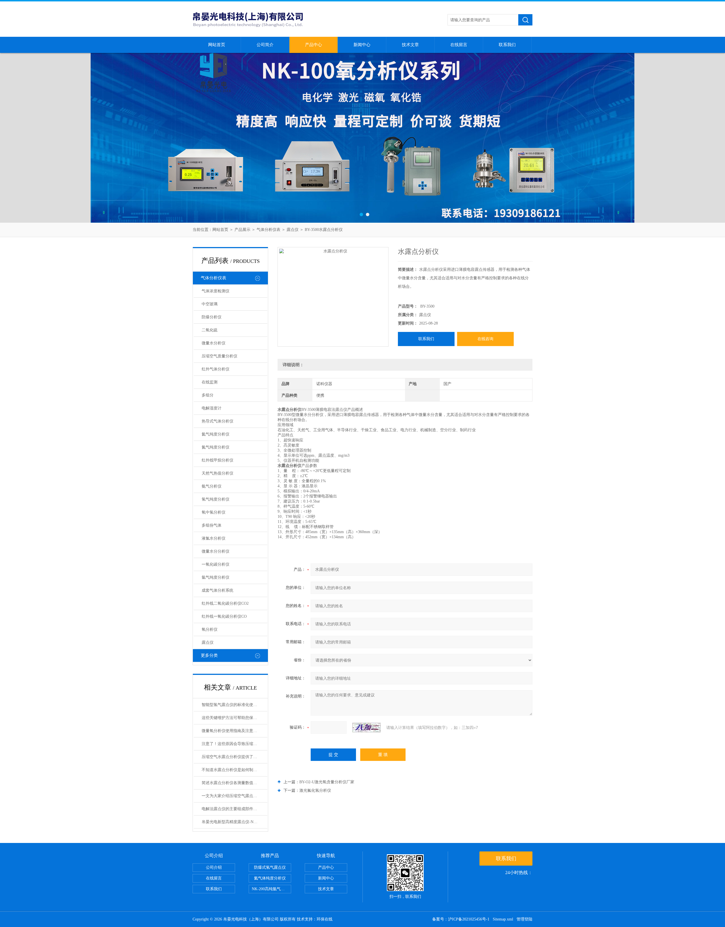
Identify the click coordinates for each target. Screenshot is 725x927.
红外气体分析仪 (215, 369)
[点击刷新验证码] (366, 727)
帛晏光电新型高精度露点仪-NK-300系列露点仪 (234, 822)
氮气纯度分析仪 (215, 447)
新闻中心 (361, 44)
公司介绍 (214, 867)
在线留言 (458, 44)
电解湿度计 (211, 408)
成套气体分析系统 (217, 590)
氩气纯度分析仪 (215, 577)
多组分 (208, 395)
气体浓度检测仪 (215, 291)
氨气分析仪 (211, 486)
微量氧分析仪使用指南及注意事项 (231, 731)
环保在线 (324, 919)
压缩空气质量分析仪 (219, 356)
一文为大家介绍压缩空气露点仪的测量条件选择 (234, 796)
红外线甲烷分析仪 (217, 460)
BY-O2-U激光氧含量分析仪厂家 (326, 782)
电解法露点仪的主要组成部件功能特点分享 (234, 809)
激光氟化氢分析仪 (315, 790)
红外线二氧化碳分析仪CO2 (225, 603)
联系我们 (507, 44)
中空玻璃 (210, 304)
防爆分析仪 (211, 317)
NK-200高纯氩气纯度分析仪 (271, 889)
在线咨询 (485, 339)
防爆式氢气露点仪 (270, 867)
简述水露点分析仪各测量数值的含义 (233, 783)
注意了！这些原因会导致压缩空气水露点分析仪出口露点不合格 (234, 744)
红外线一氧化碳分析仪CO (224, 616)
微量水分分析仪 (215, 551)
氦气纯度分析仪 (215, 434)
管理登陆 (524, 919)
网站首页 (216, 44)
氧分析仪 (210, 629)
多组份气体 (211, 525)
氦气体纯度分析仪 (270, 878)
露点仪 (292, 230)
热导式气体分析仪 (217, 421)
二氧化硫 (210, 330)
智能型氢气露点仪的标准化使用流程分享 (234, 705)
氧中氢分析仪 (213, 512)
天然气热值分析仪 (217, 473)
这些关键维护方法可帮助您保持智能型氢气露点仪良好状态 (234, 718)
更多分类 (209, 655)
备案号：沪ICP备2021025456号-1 (460, 919)
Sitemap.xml (503, 919)
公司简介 (265, 44)
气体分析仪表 (268, 230)
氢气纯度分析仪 (215, 499)
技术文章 (410, 44)
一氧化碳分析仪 (215, 564)
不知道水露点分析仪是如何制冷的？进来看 (234, 770)
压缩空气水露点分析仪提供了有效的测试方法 (234, 757)
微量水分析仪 (213, 343)
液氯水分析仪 (213, 538)
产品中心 (313, 44)
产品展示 (242, 230)
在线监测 (210, 382)
